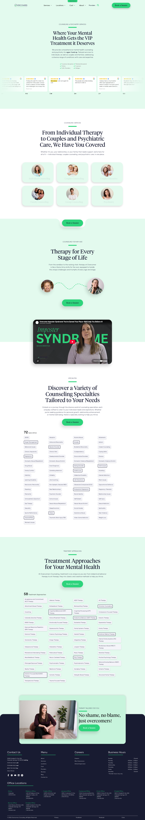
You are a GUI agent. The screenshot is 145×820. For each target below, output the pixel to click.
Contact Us (44, 777)
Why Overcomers (79, 761)
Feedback (79, 817)
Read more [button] (4, 88)
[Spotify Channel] (22, 775)
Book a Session (121, 5)
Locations (43, 763)
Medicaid (101, 817)
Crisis (123, 817)
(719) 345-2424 (12, 762)
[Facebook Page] (8, 775)
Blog (42, 774)
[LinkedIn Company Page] (19, 775)
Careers (77, 758)
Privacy (56, 817)
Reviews (43, 772)
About (42, 758)
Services (43, 761)
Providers (92, 5)
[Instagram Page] (12, 775)
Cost (42, 766)
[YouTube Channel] (15, 775)
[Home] (21, 5)
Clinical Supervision (80, 763)
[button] (47, 5)
